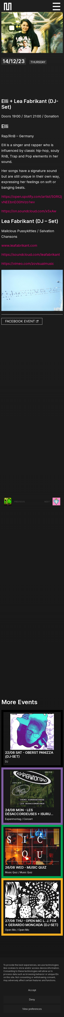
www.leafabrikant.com (19, 245)
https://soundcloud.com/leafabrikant (30, 254)
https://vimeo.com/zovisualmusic (27, 264)
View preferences (32, 1008)
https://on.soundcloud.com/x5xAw (28, 211)
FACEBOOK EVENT (20, 321)
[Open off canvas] (56, 6)
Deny (32, 999)
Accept (32, 990)
